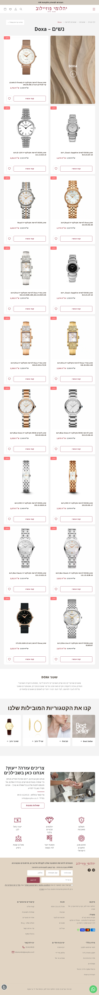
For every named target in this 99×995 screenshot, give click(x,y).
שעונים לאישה (70, 22)
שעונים (82, 22)
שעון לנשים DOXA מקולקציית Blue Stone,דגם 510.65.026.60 (28, 434)
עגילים (62, 928)
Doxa (60, 22)
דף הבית (91, 22)
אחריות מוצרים (28, 917)
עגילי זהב (39, 741)
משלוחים (91, 964)
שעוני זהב (14, 741)
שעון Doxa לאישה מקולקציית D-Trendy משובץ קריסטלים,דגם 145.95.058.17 (27, 83)
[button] (94, 9)
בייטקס (30, 989)
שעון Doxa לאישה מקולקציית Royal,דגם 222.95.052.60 (77, 224)
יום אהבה (61, 947)
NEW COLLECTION (58, 906)
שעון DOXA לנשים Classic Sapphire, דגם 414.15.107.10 (77, 294)
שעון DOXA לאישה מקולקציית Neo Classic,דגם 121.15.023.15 (27, 574)
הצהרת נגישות (89, 974)
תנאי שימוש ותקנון (88, 947)
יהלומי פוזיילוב (49, 989)
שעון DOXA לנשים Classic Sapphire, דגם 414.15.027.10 (77, 154)
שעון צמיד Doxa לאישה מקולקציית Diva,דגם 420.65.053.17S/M (28, 364)
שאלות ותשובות (28, 912)
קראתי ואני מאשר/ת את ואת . (37, 885)
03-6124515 (30, 947)
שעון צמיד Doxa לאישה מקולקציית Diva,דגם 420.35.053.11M (75, 364)
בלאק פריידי (60, 953)
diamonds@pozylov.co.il (24, 952)
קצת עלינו (30, 906)
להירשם (33, 880)
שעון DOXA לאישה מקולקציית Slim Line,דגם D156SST (75, 644)
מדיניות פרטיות (89, 958)
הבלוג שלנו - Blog (27, 923)
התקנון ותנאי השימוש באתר (37, 885)
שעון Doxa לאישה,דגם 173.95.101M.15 (31, 643)
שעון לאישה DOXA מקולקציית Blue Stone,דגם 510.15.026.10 (74, 434)
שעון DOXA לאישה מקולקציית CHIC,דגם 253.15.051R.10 (30, 504)
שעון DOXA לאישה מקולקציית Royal (32, 223)
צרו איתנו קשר (28, 928)
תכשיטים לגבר (59, 917)
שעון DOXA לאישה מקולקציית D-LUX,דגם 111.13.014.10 (29, 154)
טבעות (65, 741)
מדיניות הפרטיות (12, 885)
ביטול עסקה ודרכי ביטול (86, 969)
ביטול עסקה (29, 934)
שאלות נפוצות (33, 805)
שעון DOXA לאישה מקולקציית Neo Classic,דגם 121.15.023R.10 (74, 574)
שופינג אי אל (60, 958)
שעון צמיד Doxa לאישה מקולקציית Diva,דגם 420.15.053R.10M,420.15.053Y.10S (28, 294)
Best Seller (88, 741)
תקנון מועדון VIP (89, 953)
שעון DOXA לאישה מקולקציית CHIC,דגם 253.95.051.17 (77, 504)
